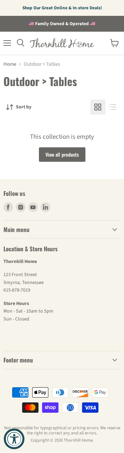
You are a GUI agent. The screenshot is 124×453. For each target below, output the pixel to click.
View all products (62, 154)
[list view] (113, 107)
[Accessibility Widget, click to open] (14, 439)
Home (9, 64)
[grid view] (97, 107)
